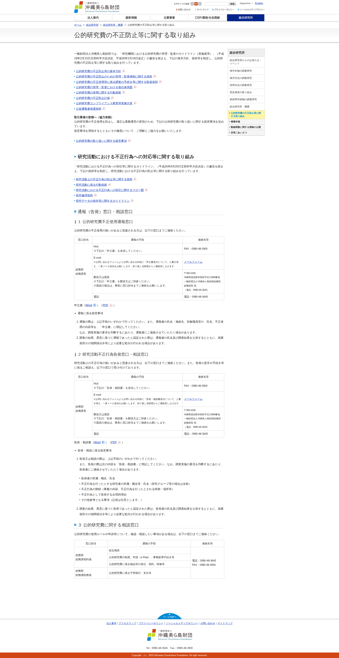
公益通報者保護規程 (88, 108)
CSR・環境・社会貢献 (208, 17)
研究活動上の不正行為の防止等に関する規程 (104, 179)
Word (88, 305)
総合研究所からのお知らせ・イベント (246, 62)
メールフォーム (193, 261)
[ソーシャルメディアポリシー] (251, 9)
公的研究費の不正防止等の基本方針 (98, 71)
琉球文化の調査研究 (241, 85)
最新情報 (131, 17)
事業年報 (235, 121)
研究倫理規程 (84, 195)
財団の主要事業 (169, 17)
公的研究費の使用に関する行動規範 (98, 92)
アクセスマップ (127, 623)
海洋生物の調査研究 (241, 70)
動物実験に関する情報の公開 (246, 127)
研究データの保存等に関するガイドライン (103, 200)
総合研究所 (246, 17)
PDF (105, 305)
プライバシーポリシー (151, 623)
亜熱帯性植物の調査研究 (243, 99)
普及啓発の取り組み (241, 92)
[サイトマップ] (201, 9)
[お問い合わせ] (183, 9)
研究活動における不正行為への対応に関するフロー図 (110, 190)
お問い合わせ (207, 623)
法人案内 (111, 623)
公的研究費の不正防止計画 (93, 97)
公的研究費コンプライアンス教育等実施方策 (104, 103)
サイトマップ (225, 623)
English (259, 3)
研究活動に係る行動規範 (91, 184)
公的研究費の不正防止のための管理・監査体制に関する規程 (114, 76)
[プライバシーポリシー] (223, 9)
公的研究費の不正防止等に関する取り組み (246, 114)
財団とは (93, 17)
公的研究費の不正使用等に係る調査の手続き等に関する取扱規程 (117, 81)
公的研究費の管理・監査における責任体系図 (104, 87)
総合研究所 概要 (239, 106)
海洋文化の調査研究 (241, 78)
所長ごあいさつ (239, 132)
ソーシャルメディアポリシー (182, 623)
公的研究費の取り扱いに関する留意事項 (101, 140)
